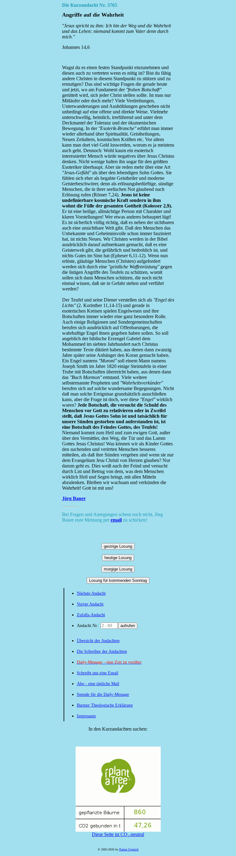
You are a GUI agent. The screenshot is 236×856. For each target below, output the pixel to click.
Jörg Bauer (74, 498)
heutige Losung (118, 557)
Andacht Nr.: (88, 625)
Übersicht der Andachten (98, 640)
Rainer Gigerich (129, 849)
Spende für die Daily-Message (103, 694)
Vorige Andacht (90, 604)
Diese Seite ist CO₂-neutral (118, 834)
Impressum (86, 716)
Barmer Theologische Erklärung (105, 705)
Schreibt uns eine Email (97, 673)
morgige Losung (118, 569)
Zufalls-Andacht (91, 615)
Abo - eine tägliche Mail (98, 683)
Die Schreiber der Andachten (102, 651)
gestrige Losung (118, 546)
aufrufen (127, 625)
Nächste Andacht (91, 593)
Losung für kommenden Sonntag (118, 580)
